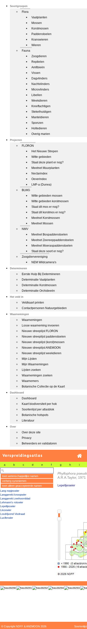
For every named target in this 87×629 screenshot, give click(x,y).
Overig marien (40, 134)
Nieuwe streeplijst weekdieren (41, 353)
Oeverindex (39, 179)
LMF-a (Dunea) (41, 184)
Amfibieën (38, 67)
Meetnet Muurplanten (45, 168)
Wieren (36, 45)
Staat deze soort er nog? (47, 251)
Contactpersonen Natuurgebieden (44, 308)
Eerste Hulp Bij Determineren (41, 274)
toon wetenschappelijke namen (20, 476)
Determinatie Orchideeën (38, 290)
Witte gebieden (41, 157)
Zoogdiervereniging (35, 256)
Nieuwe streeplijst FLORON (40, 331)
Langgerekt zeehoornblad (15, 498)
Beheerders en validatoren (39, 443)
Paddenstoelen (41, 34)
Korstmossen (40, 28)
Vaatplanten (39, 17)
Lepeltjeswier (7, 506)
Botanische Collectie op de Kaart (43, 386)
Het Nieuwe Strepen (44, 151)
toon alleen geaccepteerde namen (22, 485)
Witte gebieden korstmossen (50, 201)
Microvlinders (40, 89)
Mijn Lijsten (29, 358)
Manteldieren (40, 117)
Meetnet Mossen (42, 223)
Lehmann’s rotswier (11, 502)
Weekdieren (39, 100)
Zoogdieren (39, 56)
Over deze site (31, 432)
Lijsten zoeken (31, 370)
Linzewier (5, 510)
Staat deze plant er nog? (47, 162)
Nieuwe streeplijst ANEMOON (41, 347)
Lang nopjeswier (9, 490)
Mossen (36, 23)
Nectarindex (39, 173)
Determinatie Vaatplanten (38, 279)
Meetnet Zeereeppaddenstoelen (52, 240)
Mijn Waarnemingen (35, 364)
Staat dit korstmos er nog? (48, 212)
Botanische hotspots (35, 415)
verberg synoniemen (14, 480)
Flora (25, 12)
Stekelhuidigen (41, 111)
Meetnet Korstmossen (45, 218)
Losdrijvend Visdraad (12, 513)
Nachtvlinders (40, 84)
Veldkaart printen (33, 302)
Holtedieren (39, 128)
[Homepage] (79, 456)
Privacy (26, 438)
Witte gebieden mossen (46, 195)
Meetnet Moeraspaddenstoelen (51, 245)
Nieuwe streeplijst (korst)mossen (43, 342)
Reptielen (37, 61)
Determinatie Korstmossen (39, 285)
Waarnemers (30, 381)
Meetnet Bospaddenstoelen (49, 234)
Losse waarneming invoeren (40, 325)
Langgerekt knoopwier (13, 494)
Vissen (35, 73)
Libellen (36, 95)
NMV (25, 229)
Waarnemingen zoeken (37, 375)
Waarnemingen (32, 320)
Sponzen (37, 122)
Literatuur (28, 420)
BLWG (26, 190)
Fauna (26, 50)
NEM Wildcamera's (43, 262)
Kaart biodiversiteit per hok (39, 404)
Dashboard (29, 398)
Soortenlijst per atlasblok (38, 409)
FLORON (28, 145)
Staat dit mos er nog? (45, 206)
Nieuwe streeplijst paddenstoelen (44, 336)
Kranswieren (39, 39)
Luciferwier (6, 517)
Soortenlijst (80, 626)
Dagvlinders (39, 78)
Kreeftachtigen (41, 106)
